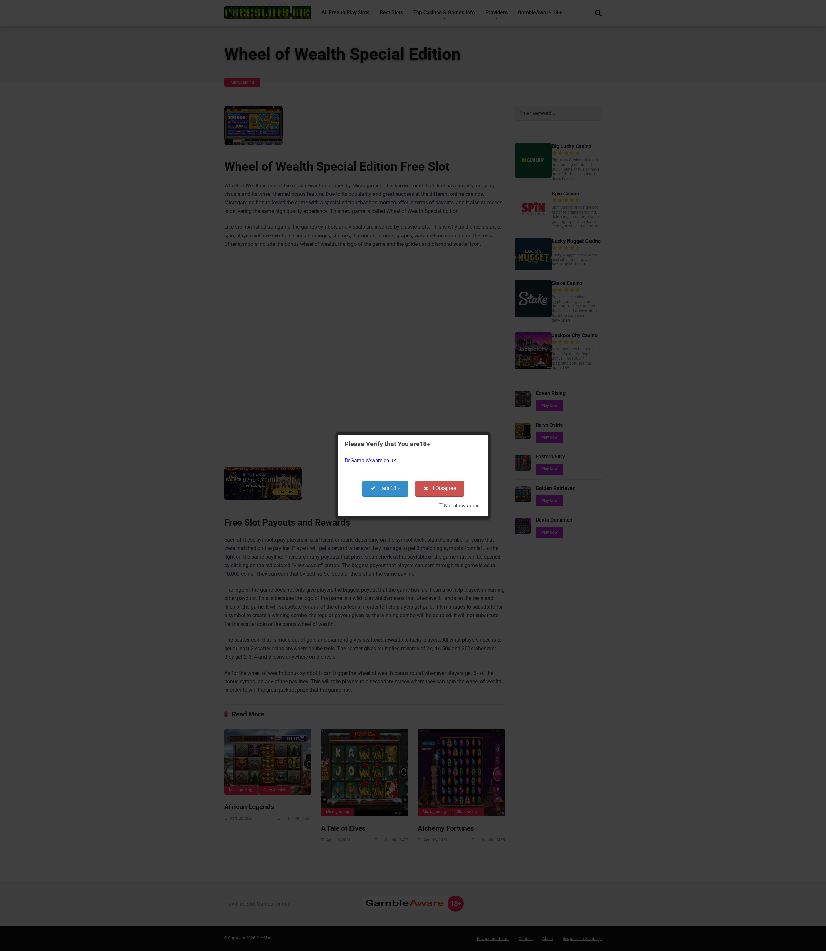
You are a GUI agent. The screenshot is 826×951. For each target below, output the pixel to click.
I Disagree (444, 488)
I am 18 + (389, 488)
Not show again (462, 506)
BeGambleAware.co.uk (370, 460)
